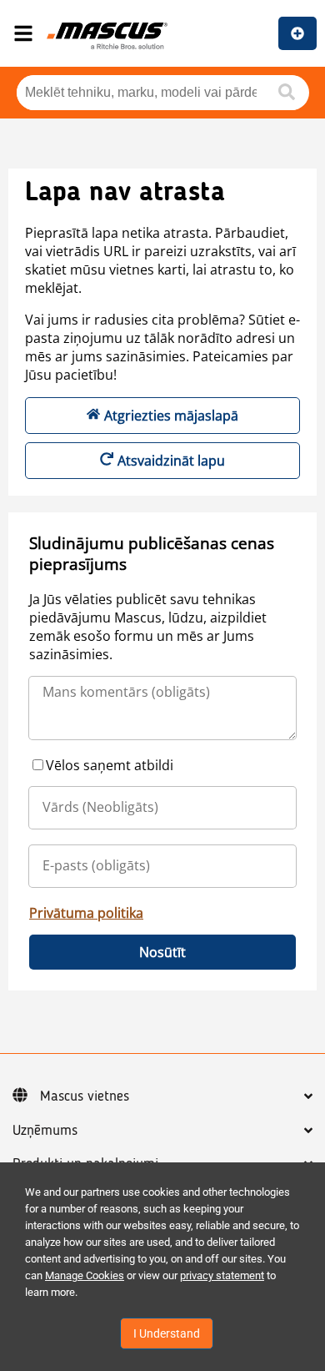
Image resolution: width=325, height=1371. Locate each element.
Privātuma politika (86, 913)
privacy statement (222, 1275)
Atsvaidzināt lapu (171, 460)
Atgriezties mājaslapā (171, 415)
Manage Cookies (84, 1275)
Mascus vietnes (84, 1096)
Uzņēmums (45, 1130)
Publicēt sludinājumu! (297, 33)
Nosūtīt (162, 952)
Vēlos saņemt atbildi (109, 765)
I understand (166, 1333)
